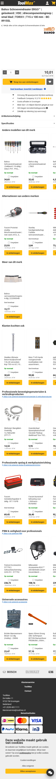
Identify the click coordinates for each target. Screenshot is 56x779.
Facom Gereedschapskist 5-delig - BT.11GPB (12, 499)
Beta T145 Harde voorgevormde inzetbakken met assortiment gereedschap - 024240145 (36, 361)
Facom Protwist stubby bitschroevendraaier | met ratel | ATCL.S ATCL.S (13, 231)
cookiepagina (25, 753)
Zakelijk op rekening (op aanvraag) (31, 111)
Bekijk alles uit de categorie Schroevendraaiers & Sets (24, 25)
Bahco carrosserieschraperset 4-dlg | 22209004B (13, 296)
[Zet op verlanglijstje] (49, 82)
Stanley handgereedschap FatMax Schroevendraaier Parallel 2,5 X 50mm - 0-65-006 (37, 231)
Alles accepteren (28, 771)
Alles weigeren (28, 766)
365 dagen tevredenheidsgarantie (31, 108)
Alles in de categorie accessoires (15, 602)
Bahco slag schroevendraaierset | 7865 (37, 164)
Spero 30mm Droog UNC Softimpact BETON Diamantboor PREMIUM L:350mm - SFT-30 (37, 637)
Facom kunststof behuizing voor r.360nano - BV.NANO (36, 500)
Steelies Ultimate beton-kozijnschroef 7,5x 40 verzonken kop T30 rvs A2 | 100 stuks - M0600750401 (12, 361)
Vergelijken (14, 177)
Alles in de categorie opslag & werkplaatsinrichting (21, 465)
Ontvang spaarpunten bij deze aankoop (35, 95)
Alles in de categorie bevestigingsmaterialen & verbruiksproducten (27, 397)
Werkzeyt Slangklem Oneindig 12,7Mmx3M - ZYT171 (12, 431)
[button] (50, 772)
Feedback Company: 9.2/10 (29, 98)
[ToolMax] (25, 4)
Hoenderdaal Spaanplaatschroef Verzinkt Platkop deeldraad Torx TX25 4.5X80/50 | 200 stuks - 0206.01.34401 (37, 432)
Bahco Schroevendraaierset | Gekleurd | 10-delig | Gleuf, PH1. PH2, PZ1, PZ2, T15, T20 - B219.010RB (13, 165)
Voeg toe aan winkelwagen (26, 82)
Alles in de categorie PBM (12, 533)
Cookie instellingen (28, 760)
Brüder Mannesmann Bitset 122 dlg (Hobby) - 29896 (13, 635)
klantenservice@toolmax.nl (14, 710)
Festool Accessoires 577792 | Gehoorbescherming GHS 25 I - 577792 (12, 568)
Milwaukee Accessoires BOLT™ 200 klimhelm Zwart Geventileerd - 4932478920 (37, 568)
